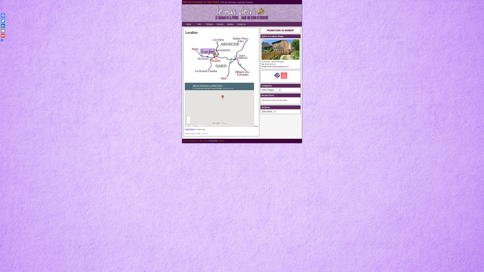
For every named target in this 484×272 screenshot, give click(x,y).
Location (220, 24)
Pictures (209, 24)
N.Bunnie (221, 141)
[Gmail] (3, 35)
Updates (230, 24)
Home (188, 24)
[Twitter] (3, 20)
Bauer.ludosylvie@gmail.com (278, 66)
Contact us (241, 24)
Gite (199, 24)
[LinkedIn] (3, 25)
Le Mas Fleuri (189, 129)
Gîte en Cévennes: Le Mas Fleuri (201, 2)
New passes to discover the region (274, 100)
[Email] (3, 30)
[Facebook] (3, 15)
